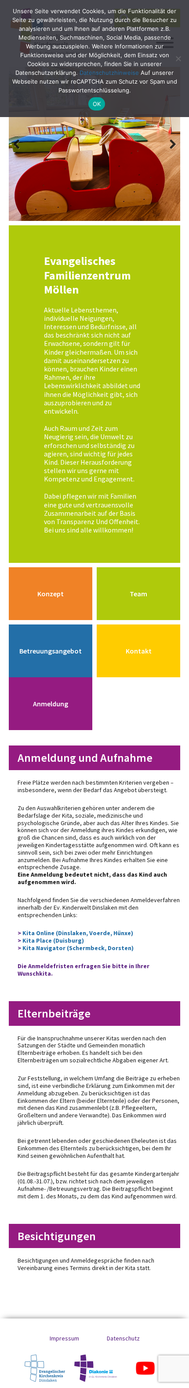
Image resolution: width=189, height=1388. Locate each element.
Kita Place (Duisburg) (53, 940)
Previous (22, 144)
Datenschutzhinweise (109, 72)
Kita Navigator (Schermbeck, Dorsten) (78, 948)
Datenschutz (123, 1338)
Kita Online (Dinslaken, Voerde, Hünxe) (77, 933)
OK (97, 103)
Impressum (64, 1338)
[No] (178, 58)
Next (167, 144)
